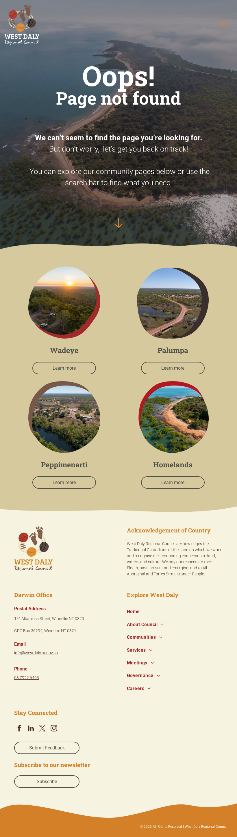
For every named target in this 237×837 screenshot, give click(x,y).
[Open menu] (223, 24)
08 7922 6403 (26, 677)
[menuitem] (175, 611)
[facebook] (19, 729)
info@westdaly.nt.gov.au (36, 653)
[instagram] (54, 729)
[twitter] (42, 729)
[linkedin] (31, 729)
